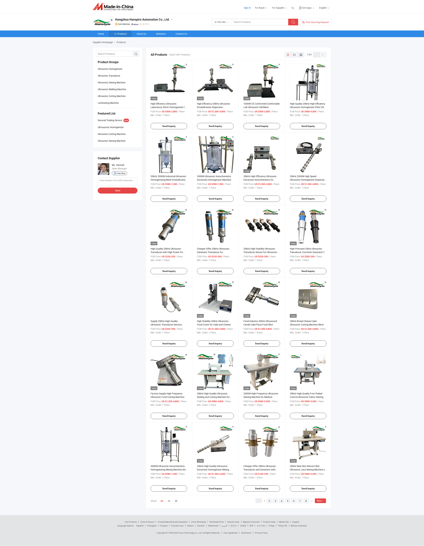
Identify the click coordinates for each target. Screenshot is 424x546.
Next (319, 500)
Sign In (247, 7)
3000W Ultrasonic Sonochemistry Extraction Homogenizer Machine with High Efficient (214, 180)
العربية (224, 525)
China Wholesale (198, 521)
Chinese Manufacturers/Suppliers (172, 521)
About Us (141, 33)
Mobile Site (284, 521)
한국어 (234, 525)
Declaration (246, 532)
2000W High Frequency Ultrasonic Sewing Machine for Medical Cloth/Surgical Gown (260, 397)
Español (140, 525)
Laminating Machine (108, 102)
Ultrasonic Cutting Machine (112, 96)
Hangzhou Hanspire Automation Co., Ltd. (142, 19)
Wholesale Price (217, 521)
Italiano (190, 525)
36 (169, 500)
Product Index (269, 521)
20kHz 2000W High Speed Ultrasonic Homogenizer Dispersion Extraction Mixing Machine (308, 180)
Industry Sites (233, 521)
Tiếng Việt (282, 525)
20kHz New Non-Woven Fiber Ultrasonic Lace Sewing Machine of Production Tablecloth (308, 469)
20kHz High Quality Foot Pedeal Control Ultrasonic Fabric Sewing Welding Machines (306, 397)
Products (122, 33)
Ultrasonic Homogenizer (110, 68)
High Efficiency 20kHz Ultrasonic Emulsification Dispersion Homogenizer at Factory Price (213, 107)
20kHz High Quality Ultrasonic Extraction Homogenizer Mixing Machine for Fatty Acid (213, 469)
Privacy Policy (261, 532)
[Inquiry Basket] (293, 7)
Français (164, 525)
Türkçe (271, 525)
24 (161, 501)
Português (151, 525)
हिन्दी (251, 525)
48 (176, 500)
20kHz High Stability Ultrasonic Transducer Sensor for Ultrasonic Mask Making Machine (260, 252)
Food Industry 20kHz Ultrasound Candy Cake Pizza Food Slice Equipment (260, 324)
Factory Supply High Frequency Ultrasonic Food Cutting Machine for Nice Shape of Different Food (167, 397)
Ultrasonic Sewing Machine (111, 82)
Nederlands (213, 525)
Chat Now (120, 173)
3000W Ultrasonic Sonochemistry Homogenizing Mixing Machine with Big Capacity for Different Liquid (169, 469)
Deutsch (201, 525)
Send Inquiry (169, 126)
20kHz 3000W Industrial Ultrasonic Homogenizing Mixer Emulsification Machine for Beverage (169, 180)
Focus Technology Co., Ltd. (190, 532)
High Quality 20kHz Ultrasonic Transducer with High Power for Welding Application (167, 252)
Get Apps (307, 7)
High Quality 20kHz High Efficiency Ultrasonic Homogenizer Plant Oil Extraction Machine (307, 107)
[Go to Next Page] (323, 54)
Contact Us (181, 33)
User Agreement (230, 532)
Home (101, 33)
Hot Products (131, 521)
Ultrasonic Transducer (109, 75)
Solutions (161, 33)
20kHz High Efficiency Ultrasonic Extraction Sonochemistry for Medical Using (260, 180)
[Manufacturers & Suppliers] (114, 6)
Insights (295, 521)
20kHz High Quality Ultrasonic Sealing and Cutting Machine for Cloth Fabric (213, 397)
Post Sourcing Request (317, 22)
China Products (147, 521)
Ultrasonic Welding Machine (112, 89)
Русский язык (177, 525)
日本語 (243, 525)
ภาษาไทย (261, 525)
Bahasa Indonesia (299, 525)
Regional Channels (251, 521)
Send (117, 190)
